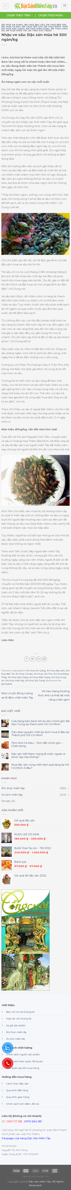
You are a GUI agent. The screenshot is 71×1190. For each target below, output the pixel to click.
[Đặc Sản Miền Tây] (35, 6)
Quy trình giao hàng (17, 1097)
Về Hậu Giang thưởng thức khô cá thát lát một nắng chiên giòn (54, 695)
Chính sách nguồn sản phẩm (23, 1054)
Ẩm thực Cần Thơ (32, 27)
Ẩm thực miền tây (16, 31)
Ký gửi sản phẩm (16, 1025)
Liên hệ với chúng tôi (35, 1176)
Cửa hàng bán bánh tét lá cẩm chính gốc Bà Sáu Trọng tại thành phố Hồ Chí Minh (40, 723)
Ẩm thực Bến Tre (56, 25)
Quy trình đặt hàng (17, 1090)
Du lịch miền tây (12, 794)
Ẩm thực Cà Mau (11, 27)
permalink (6, 684)
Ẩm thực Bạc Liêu (34, 25)
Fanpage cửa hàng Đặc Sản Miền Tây (26, 1138)
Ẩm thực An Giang (12, 25)
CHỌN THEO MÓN (50, 15)
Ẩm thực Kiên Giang (38, 29)
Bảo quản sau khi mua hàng (22, 1068)
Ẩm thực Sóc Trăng (40, 31)
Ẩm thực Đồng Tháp (56, 27)
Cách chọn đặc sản (17, 1083)
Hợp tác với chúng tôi (18, 1018)
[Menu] (5, 6)
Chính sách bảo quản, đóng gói (24, 1061)
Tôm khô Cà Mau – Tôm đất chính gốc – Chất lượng (37, 744)
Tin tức (5, 801)
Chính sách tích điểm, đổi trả (22, 1103)
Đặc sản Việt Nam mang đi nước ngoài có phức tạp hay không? (38, 755)
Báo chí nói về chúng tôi (20, 1011)
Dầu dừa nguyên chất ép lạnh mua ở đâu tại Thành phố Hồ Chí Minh (40, 734)
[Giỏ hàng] (64, 6)
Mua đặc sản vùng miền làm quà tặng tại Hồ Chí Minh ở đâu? (40, 766)
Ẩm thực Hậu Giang (13, 29)
